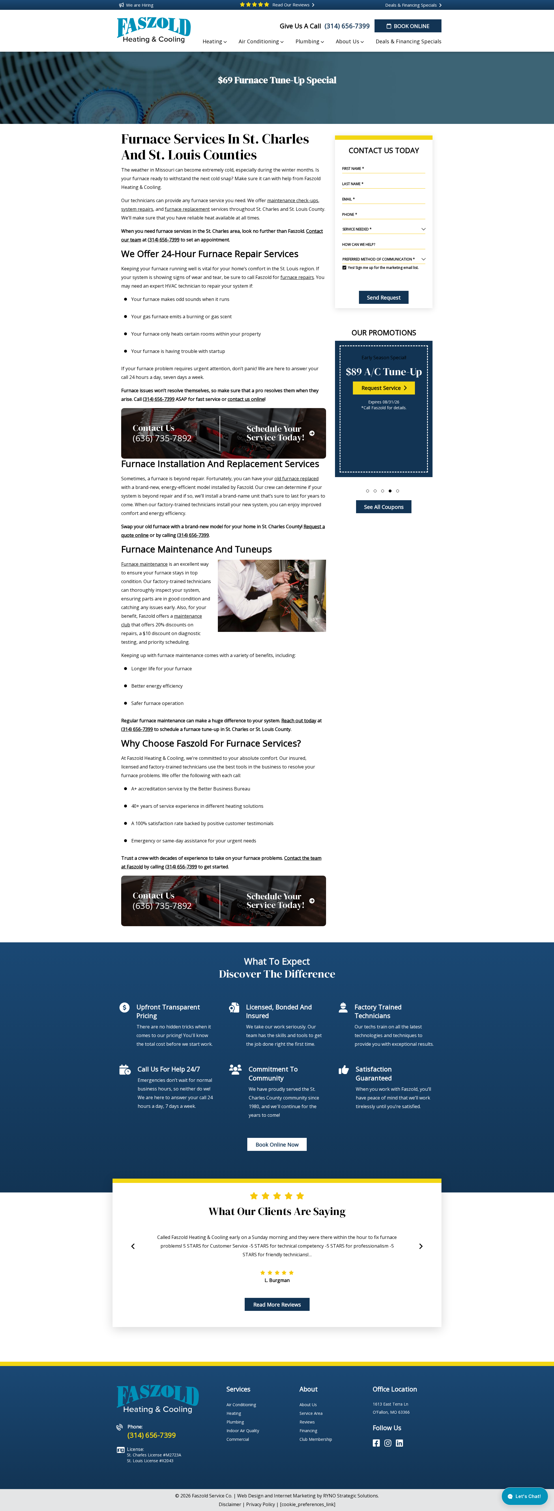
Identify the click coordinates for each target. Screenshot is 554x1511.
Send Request (383, 297)
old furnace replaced (296, 478)
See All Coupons (383, 506)
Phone (349, 214)
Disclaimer (230, 1504)
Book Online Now (277, 1144)
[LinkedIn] (399, 1443)
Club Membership (316, 1439)
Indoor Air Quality (243, 1430)
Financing (308, 1430)
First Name (353, 168)
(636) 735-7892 (162, 438)
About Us (308, 1404)
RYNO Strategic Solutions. (351, 1496)
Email (348, 199)
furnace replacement (187, 209)
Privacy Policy (260, 1504)
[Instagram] (389, 1443)
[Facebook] (377, 1443)
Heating (234, 1413)
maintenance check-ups (292, 200)
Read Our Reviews (290, 5)
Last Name (353, 184)
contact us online (246, 399)
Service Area (311, 1413)
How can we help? (358, 244)
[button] (367, 491)
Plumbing (235, 1422)
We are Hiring (139, 5)
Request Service (381, 387)
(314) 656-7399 (346, 25)
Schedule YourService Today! (276, 433)
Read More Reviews (277, 1304)
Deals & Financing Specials (410, 5)
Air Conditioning (241, 1404)
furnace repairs (297, 277)
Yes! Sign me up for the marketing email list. (383, 267)
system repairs (137, 209)
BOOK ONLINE (410, 26)
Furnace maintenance (144, 564)
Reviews (307, 1422)
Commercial (238, 1439)
